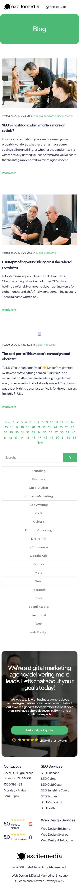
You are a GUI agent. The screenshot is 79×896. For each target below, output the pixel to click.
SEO (38, 598)
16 (11, 427)
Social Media (65, 116)
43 (16, 437)
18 (22, 427)
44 (22, 437)
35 (44, 432)
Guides (38, 564)
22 (44, 427)
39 (67, 432)
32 (27, 432)
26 (66, 427)
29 (11, 432)
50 (57, 437)
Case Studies (39, 487)
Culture (38, 521)
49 (51, 437)
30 (17, 432)
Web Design (39, 632)
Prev (7, 422)
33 (33, 432)
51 (63, 437)
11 (57, 422)
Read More (9, 172)
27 (72, 427)
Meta (39, 572)
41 (4, 437)
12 (61, 422)
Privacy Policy (55, 881)
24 (55, 427)
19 (27, 427)
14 (72, 422)
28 (5, 432)
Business (38, 479)
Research (39, 589)
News (39, 581)
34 (39, 432)
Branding (39, 470)
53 (74, 437)
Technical (38, 615)
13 (67, 422)
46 (33, 437)
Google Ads (38, 555)
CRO (38, 513)
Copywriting (39, 504)
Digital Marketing (46, 116)
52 (68, 437)
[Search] (70, 457)
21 (38, 427)
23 (49, 427)
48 (45, 437)
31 (22, 432)
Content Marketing (38, 496)
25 (61, 427)
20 (33, 427)
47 (39, 437)
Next (40, 442)
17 (17, 427)
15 (6, 427)
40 (73, 432)
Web (38, 623)
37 (56, 432)
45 (28, 437)
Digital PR (38, 538)
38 (61, 432)
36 (50, 432)
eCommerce (39, 547)
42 (10, 437)
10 (51, 422)
